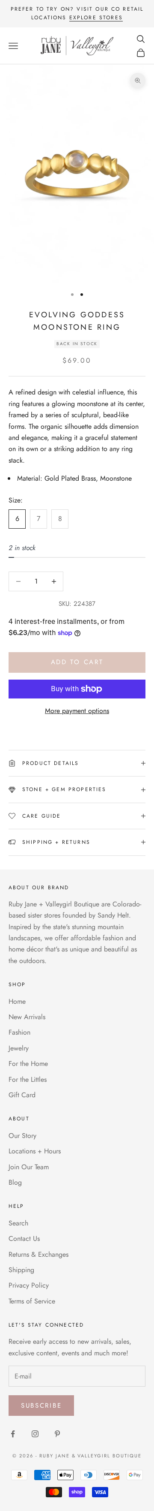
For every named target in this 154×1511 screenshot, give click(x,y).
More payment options (77, 711)
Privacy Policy (29, 1285)
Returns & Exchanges (38, 1254)
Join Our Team (29, 1167)
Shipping (21, 1270)
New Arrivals (27, 1017)
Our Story (22, 1136)
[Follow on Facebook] (13, 1434)
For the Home (28, 1064)
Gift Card (22, 1095)
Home (17, 1001)
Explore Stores (96, 17)
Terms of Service (32, 1301)
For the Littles (28, 1079)
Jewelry (19, 1048)
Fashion (19, 1032)
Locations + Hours (35, 1151)
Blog (15, 1182)
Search (18, 1223)
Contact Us (24, 1238)
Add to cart (77, 662)
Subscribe (41, 1405)
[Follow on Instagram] (35, 1434)
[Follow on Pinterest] (57, 1434)
